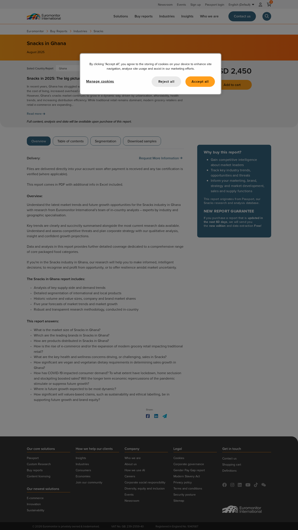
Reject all (166, 81)
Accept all (200, 81)
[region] (150, 74)
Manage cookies (100, 81)
